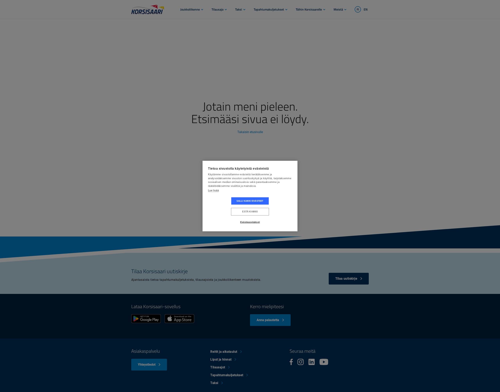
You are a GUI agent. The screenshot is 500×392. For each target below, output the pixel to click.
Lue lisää (213, 190)
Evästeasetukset (250, 222)
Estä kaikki (250, 211)
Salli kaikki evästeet (250, 201)
